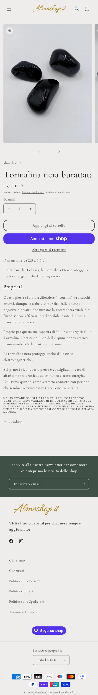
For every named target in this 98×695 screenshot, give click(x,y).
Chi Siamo (17, 560)
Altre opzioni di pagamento (49, 249)
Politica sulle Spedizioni (26, 601)
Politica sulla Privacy (24, 581)
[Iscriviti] (84, 484)
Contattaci (16, 571)
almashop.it (42, 692)
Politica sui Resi (21, 591)
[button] (9, 9)
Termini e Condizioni (25, 612)
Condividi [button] (16, 422)
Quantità (9, 200)
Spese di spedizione (33, 192)
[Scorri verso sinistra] (39, 152)
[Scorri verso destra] (59, 152)
